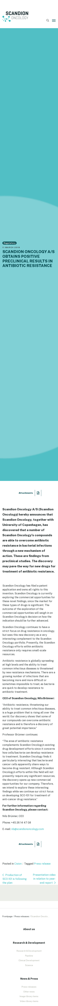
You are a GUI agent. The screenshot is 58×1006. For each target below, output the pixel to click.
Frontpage (7, 916)
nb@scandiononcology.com (27, 829)
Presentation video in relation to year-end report (44, 878)
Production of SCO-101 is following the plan (14, 878)
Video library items (29, 1001)
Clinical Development (29, 960)
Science (29, 965)
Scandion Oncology (15, 16)
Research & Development (29, 951)
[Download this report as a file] (38, 493)
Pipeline (29, 956)
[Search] (47, 20)
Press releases (22, 916)
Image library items (29, 996)
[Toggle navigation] (53, 20)
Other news (29, 991)
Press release (42, 863)
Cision (18, 863)
